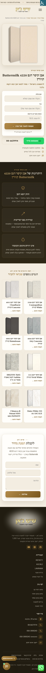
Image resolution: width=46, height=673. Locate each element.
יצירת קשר (27, 655)
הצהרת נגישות (16, 655)
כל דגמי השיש (37, 576)
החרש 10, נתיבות (31, 619)
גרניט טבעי (39, 572)
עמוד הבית (41, 18)
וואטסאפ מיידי (32, 141)
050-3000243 (32, 631)
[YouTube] (28, 547)
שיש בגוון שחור (37, 598)
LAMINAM (39, 568)
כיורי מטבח (39, 606)
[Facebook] (40, 547)
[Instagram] (34, 547)
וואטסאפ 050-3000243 (28, 636)
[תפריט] (40, 10)
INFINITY (39, 560)
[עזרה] (6, 666)
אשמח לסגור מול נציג (23, 126)
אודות (41, 655)
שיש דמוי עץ (38, 589)
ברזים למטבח (38, 602)
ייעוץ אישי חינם (31, 642)
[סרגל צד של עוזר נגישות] (43, 3)
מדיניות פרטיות (37, 659)
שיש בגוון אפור (37, 593)
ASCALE (39, 564)
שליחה (23, 494)
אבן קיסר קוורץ (31, 18)
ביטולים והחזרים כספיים (22, 659)
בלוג (35, 655)
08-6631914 (12, 141)
